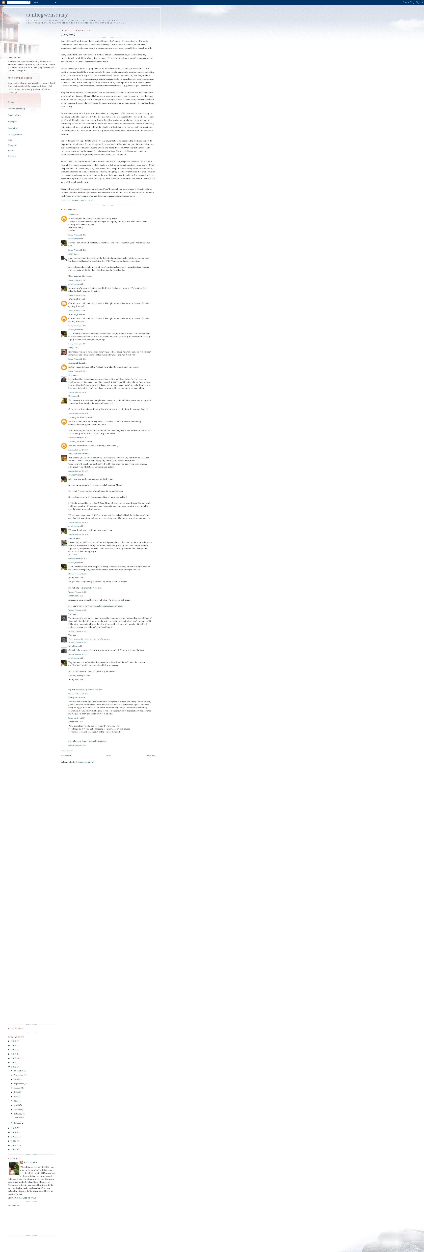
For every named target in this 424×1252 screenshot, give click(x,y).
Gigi (70, 374)
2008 (14, 1145)
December (19, 1070)
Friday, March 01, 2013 (76, 718)
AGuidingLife (74, 299)
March (17, 1109)
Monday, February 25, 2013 (77, 574)
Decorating (13, 127)
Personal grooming (16, 108)
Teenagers (12, 121)
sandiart (72, 538)
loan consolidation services (94, 740)
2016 (14, 1053)
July (16, 1092)
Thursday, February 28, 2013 (78, 694)
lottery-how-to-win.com (92, 689)
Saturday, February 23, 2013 (78, 392)
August (17, 1087)
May (16, 1100)
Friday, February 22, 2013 (77, 235)
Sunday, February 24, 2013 (77, 558)
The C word (18, 1117)
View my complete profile (22, 1198)
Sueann (71, 214)
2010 (14, 1136)
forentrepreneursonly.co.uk (111, 605)
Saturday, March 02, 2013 (77, 745)
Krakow (11, 150)
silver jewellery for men (91, 587)
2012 (14, 1128)
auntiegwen (73, 238)
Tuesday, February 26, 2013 (77, 592)
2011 (14, 1132)
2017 (14, 1049)
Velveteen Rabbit (76, 453)
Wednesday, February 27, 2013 (79, 675)
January (18, 1122)
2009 (14, 1140)
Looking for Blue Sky (78, 417)
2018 (14, 1045)
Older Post (150, 755)
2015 (14, 1058)
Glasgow (12, 155)
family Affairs (74, 697)
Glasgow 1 (12, 145)
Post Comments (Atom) (83, 761)
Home (108, 755)
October (18, 1079)
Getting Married (15, 134)
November (19, 1074)
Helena (71, 396)
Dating (11, 102)
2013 (14, 1066)
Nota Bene (73, 645)
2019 (14, 1040)
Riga (10, 139)
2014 (14, 1062)
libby (70, 347)
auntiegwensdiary (47, 14)
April (16, 1105)
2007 (14, 1149)
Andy (70, 253)
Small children (14, 115)
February (18, 1113)
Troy (70, 613)
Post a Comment (67, 751)
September (19, 1083)
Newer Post (66, 755)
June (16, 1096)
